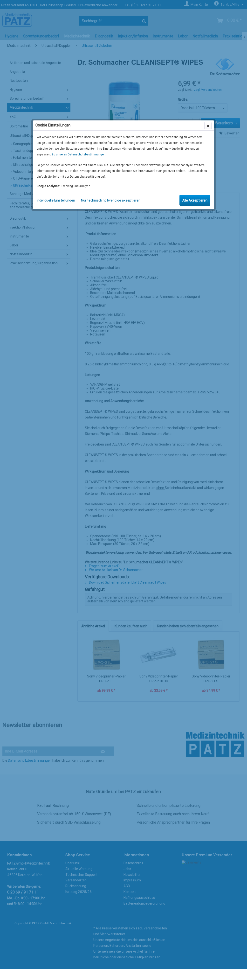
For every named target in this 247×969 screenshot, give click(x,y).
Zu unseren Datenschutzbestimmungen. (79, 154)
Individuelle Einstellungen (56, 200)
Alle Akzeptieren (194, 200)
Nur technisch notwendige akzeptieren (110, 200)
